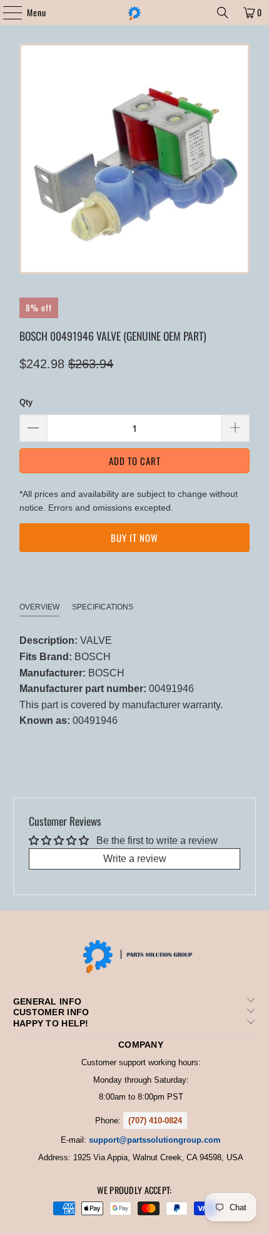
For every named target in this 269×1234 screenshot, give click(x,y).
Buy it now (134, 537)
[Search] (223, 12)
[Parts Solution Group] (135, 12)
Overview (39, 607)
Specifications (102, 607)
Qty (26, 402)
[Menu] (6, 12)
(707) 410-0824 (155, 1120)
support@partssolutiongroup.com (155, 1140)
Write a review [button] (134, 858)
